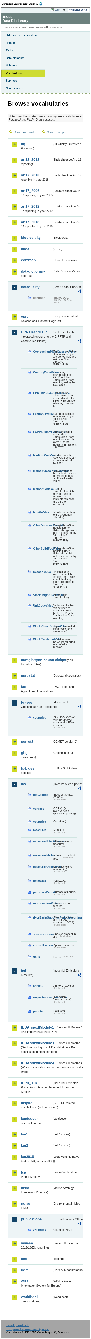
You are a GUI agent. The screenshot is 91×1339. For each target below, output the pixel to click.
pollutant (39, 1011)
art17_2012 (30, 206)
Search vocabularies (25, 132)
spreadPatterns (42, 945)
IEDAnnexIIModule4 (36, 1063)
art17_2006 (30, 191)
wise (24, 1281)
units (36, 956)
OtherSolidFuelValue (42, 548)
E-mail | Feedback (17, 1325)
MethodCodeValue (42, 489)
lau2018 (27, 1157)
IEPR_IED (29, 1083)
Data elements (15, 58)
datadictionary (33, 271)
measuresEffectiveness (42, 841)
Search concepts (56, 132)
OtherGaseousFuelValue (42, 525)
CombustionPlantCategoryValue (42, 351)
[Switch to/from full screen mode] (65, 10)
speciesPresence (42, 934)
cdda (25, 249)
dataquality (30, 287)
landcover (29, 1119)
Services (11, 80)
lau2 (24, 1145)
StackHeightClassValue (42, 595)
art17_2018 (30, 222)
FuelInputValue (42, 414)
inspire (26, 1103)
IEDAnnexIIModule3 (36, 1043)
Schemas (12, 65)
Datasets (11, 42)
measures (39, 830)
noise (25, 1203)
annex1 (38, 985)
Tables (10, 50)
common (28, 260)
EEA (23, 4)
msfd (25, 1188)
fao (23, 687)
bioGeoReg (40, 794)
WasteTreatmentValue (42, 639)
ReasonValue (42, 572)
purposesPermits (42, 892)
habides (27, 768)
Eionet (22, 27)
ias (23, 784)
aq (23, 144)
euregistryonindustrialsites (36, 660)
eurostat (28, 675)
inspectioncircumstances (42, 997)
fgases (26, 702)
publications (31, 1219)
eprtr (25, 316)
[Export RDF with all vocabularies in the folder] (79, 291)
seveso (27, 1243)
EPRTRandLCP (34, 332)
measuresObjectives (42, 866)
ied (23, 970)
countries (39, 717)
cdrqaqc (38, 808)
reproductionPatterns (42, 903)
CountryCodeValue (42, 372)
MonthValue (41, 512)
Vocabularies (14, 73)
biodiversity (31, 238)
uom (24, 1270)
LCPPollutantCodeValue (42, 432)
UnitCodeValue (42, 605)
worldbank (30, 1297)
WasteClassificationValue (42, 626)
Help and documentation (21, 35)
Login (57, 9)
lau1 (24, 1134)
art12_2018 (30, 175)
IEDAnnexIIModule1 (36, 1027)
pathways (39, 880)
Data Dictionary (37, 27)
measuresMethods (42, 855)
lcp (23, 1172)
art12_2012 (30, 159)
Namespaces (14, 88)
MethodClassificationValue (42, 471)
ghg (24, 753)
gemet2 (27, 741)
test (24, 1259)
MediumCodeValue (42, 455)
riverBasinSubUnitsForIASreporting (42, 917)
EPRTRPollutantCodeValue (42, 393)
